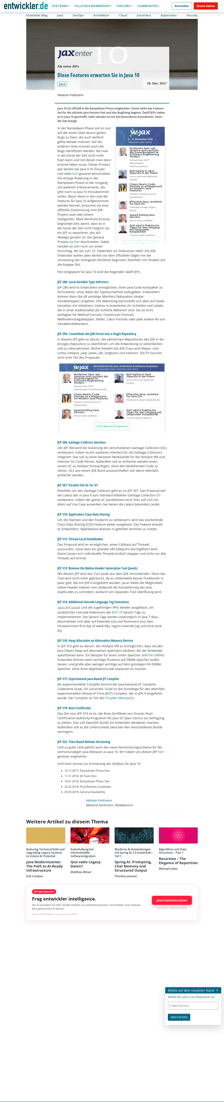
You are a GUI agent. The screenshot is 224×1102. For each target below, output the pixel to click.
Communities (147, 6)
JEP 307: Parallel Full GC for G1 (77, 485)
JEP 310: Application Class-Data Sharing (83, 514)
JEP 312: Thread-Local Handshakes (80, 539)
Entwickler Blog (37, 15)
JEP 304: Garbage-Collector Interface (81, 442)
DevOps (78, 15)
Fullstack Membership (92, 6)
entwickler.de (26, 6)
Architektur (101, 15)
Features (124, 6)
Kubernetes (169, 15)
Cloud (123, 15)
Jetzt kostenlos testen (172, 900)
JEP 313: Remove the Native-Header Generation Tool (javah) (97, 568)
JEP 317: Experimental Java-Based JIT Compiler (88, 678)
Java (60, 15)
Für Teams (60, 6)
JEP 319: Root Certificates (74, 708)
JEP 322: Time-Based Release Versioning (83, 741)
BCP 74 (117, 612)
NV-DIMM (155, 655)
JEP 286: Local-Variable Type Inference (82, 281)
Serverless (144, 15)
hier (75, 173)
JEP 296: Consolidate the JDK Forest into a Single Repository (96, 333)
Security (192, 15)
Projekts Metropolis (120, 698)
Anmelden (182, 6)
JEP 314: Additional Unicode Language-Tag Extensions (93, 602)
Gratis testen (206, 6)
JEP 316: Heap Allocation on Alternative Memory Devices (95, 640)
